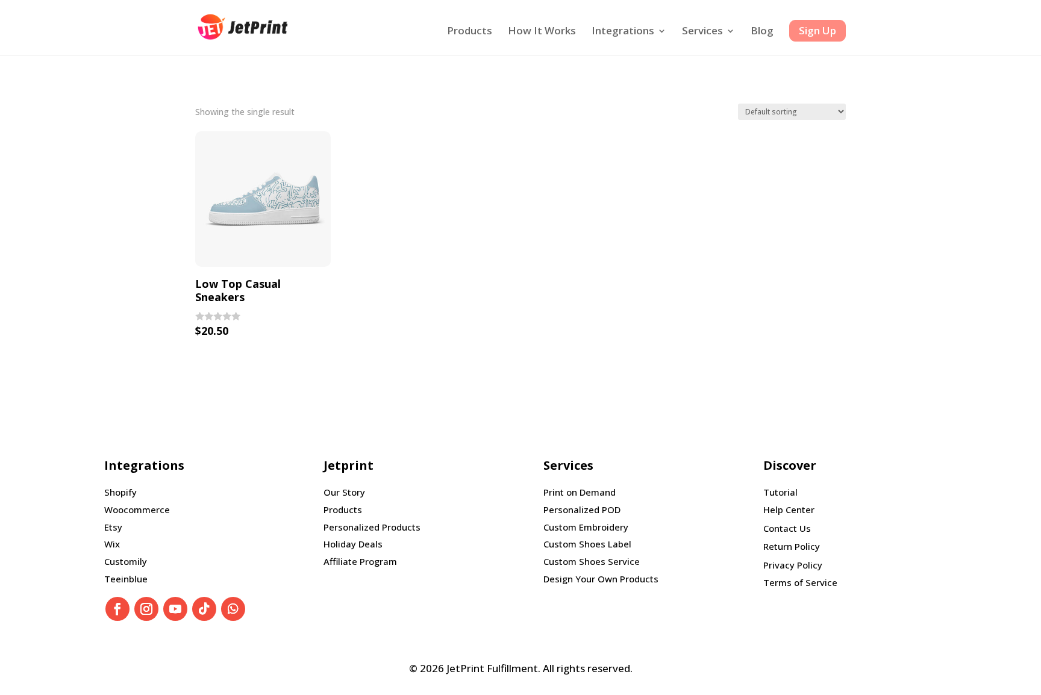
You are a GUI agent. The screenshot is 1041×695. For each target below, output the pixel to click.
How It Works (542, 31)
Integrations (623, 31)
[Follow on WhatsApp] (233, 609)
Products (469, 31)
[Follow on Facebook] (117, 609)
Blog (762, 31)
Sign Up (817, 30)
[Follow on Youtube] (175, 609)
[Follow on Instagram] (146, 609)
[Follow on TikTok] (204, 609)
